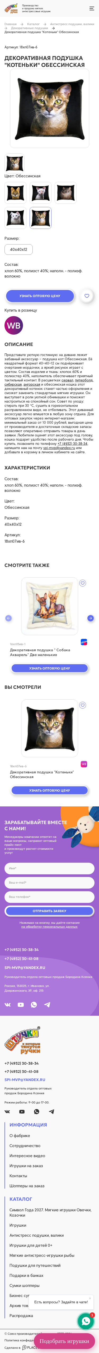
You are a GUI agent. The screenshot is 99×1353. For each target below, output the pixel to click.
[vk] (7, 1005)
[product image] (49, 108)
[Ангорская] (15, 218)
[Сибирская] (66, 193)
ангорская (31, 384)
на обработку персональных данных (49, 927)
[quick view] (49, 606)
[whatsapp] (34, 1005)
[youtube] (21, 1005)
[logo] (49, 1040)
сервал (67, 380)
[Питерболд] (40, 193)
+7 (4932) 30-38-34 (72, 444)
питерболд (84, 380)
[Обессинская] (40, 218)
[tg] (47, 1005)
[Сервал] (15, 193)
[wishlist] (82, 583)
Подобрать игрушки (64, 1341)
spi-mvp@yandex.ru (59, 448)
